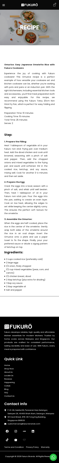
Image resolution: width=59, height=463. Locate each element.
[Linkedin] (33, 431)
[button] (54, 5)
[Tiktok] (7, 440)
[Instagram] (16, 431)
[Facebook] (7, 431)
